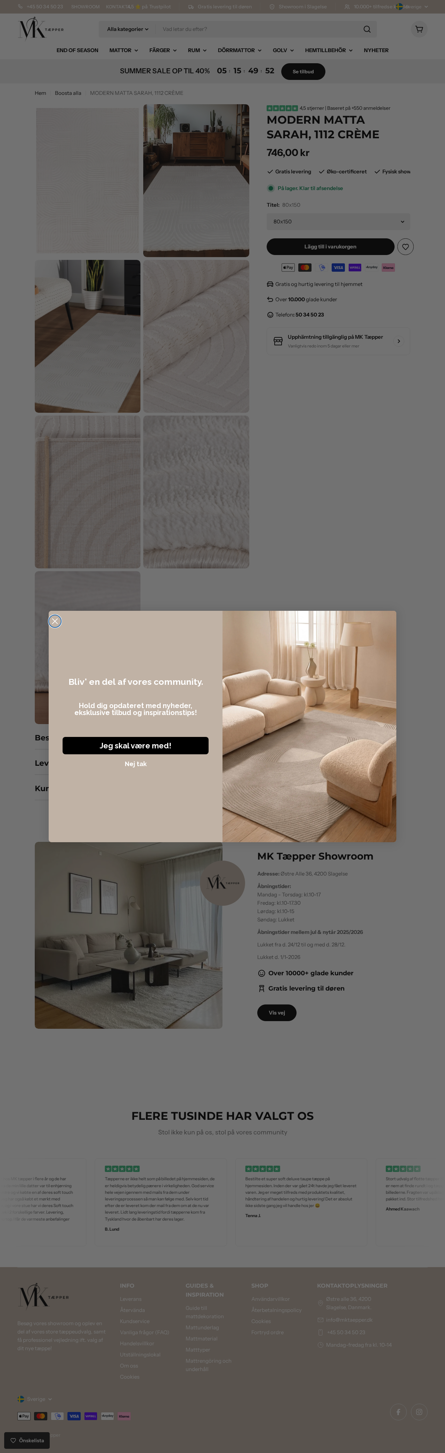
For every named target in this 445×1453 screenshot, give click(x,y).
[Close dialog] (55, 621)
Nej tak (136, 763)
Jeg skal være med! (135, 745)
